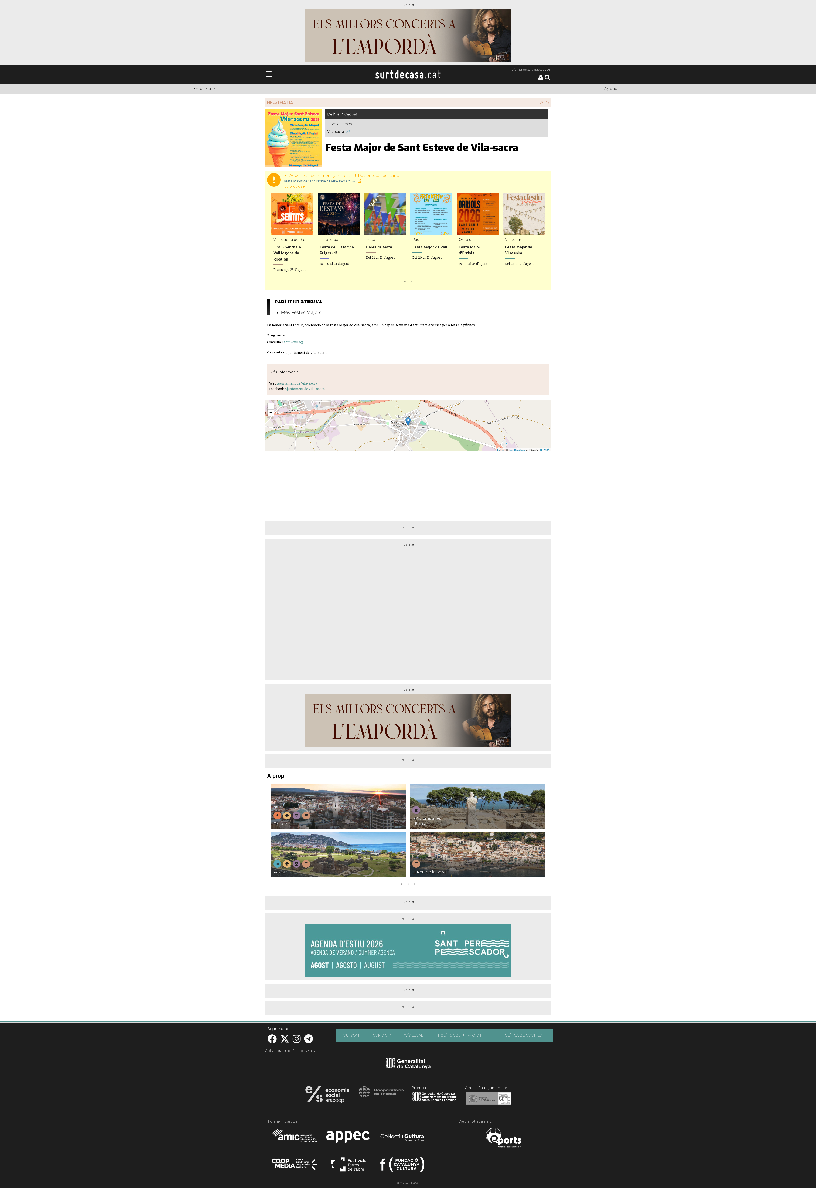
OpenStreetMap (517, 449)
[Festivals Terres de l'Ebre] (348, 1166)
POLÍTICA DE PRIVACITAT (460, 1035)
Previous (274, 238)
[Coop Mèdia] (294, 1166)
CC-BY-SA (543, 449)
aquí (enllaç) (293, 342)
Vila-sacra (335, 131)
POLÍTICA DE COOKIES (522, 1035)
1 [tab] (405, 281)
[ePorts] (503, 1138)
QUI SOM (351, 1035)
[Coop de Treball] (381, 1095)
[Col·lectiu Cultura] (402, 1138)
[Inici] (408, 74)
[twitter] (284, 1041)
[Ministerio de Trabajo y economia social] (488, 1101)
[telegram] (308, 1041)
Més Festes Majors (301, 312)
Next (542, 238)
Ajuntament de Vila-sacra (297, 383)
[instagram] (297, 1041)
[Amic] (294, 1138)
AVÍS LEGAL (413, 1035)
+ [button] (270, 406)
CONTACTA (382, 1035)
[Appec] (348, 1138)
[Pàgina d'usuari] (540, 79)
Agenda (612, 88)
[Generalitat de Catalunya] (408, 1067)
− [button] (270, 412)
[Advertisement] (408, 484)
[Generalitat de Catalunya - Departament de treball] (434, 1101)
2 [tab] (411, 281)
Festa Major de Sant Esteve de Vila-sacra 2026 (320, 181)
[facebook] (272, 1041)
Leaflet (500, 449)
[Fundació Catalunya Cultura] (402, 1166)
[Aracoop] (327, 1095)
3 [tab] (414, 883)
